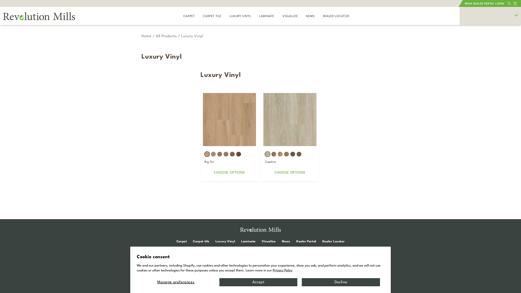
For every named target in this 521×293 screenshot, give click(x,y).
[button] (509, 3)
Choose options (229, 172)
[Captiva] (290, 120)
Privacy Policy (282, 270)
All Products (166, 36)
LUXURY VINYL (240, 16)
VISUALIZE (290, 16)
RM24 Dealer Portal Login (484, 3)
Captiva (270, 162)
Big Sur (209, 162)
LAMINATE (266, 16)
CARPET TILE (212, 16)
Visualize (269, 241)
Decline (341, 282)
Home (146, 36)
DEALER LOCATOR (336, 16)
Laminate (248, 241)
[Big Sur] (229, 120)
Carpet (181, 241)
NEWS (310, 16)
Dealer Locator (333, 241)
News (286, 241)
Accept (258, 282)
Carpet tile (201, 241)
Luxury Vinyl (225, 241)
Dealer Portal (306, 241)
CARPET (189, 16)
